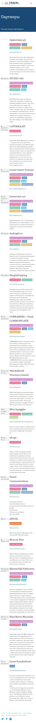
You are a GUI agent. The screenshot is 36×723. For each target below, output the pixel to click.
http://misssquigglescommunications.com (21, 421)
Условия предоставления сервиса (16, 715)
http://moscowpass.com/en (17, 548)
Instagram (10, 719)
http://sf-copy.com (15, 446)
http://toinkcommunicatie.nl (17, 336)
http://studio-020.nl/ (15, 94)
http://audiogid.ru (14, 249)
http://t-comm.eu (14, 496)
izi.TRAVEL (12, 3)
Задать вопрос (27, 713)
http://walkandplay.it (15, 387)
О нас (3, 713)
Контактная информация (13, 713)
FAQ (2, 715)
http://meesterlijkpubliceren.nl (18, 584)
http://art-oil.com (14, 528)
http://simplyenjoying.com (17, 284)
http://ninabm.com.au (16, 629)
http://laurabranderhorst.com (18, 670)
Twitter (2, 719)
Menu (2, 3)
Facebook (6, 719)
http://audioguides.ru (15, 52)
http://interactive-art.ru (16, 215)
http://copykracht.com (16, 135)
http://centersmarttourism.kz (18, 189)
